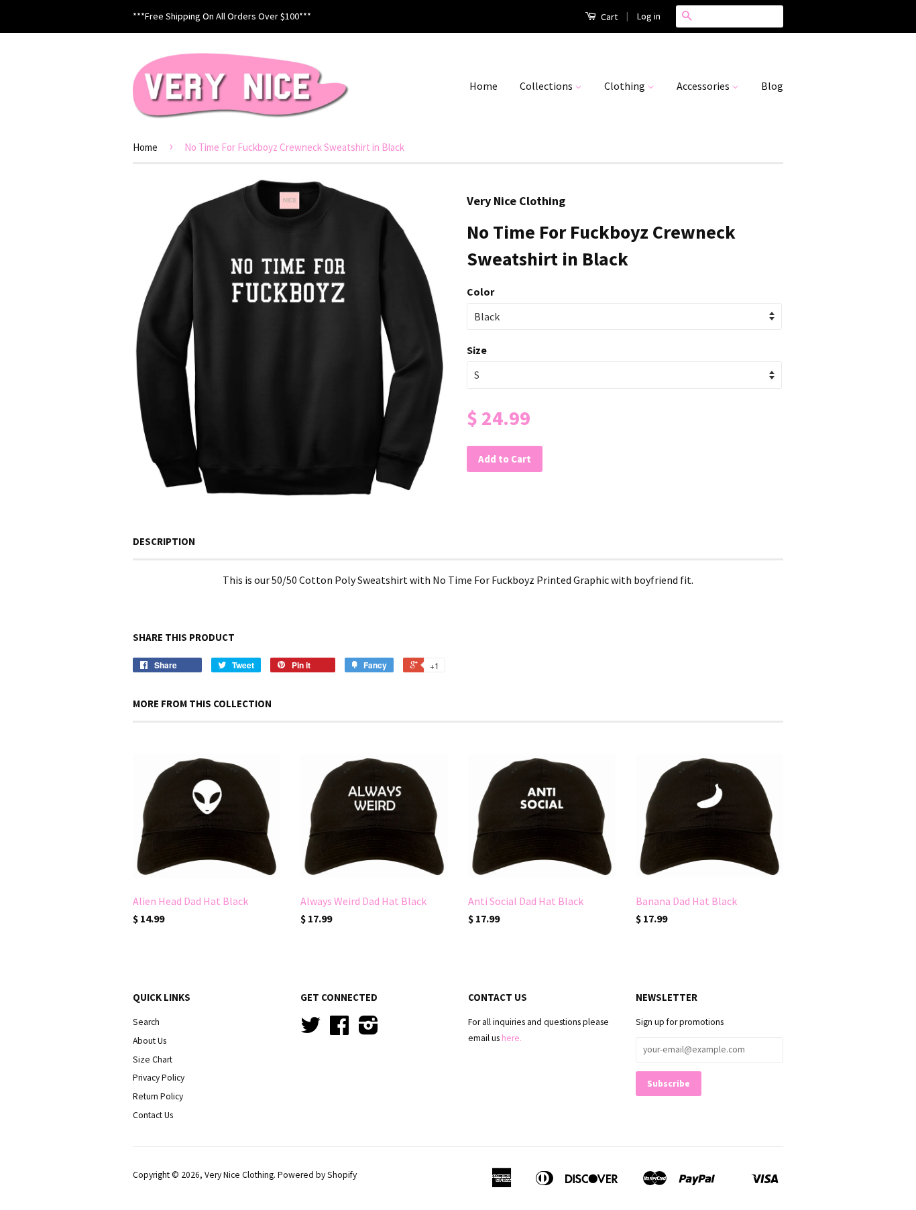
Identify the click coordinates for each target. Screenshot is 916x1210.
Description (164, 541)
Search (146, 1022)
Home (483, 86)
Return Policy (158, 1096)
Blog (772, 86)
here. (512, 1038)
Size (477, 350)
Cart (608, 17)
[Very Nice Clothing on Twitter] (310, 1030)
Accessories (704, 86)
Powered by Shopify (317, 1175)
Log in (649, 16)
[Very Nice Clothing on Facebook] (339, 1030)
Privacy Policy (158, 1077)
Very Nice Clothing (239, 1175)
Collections (547, 86)
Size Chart (152, 1059)
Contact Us (153, 1115)
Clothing (625, 86)
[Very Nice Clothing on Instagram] (368, 1030)
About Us (149, 1040)
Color (480, 291)
